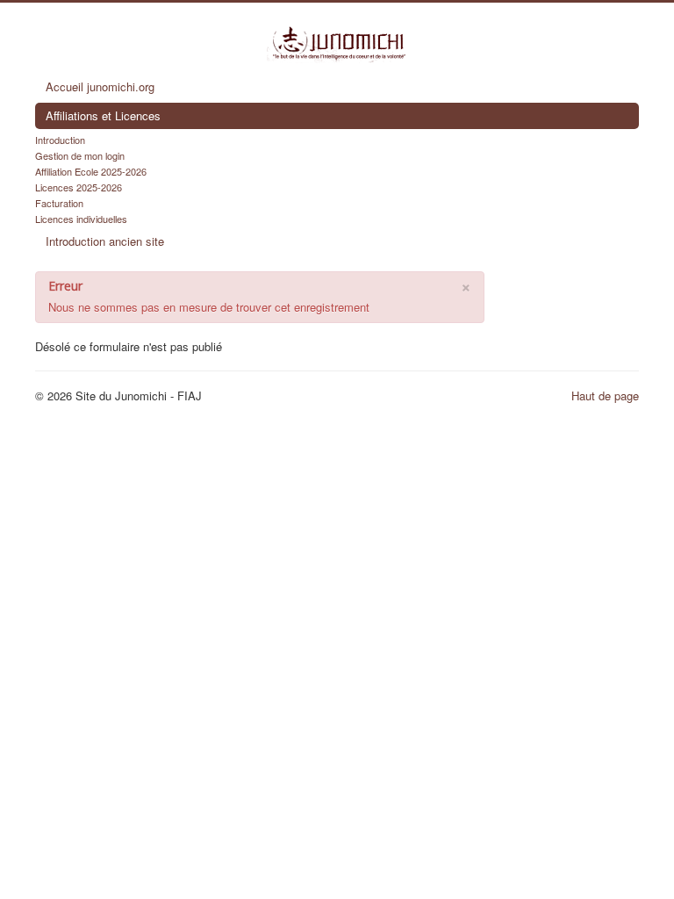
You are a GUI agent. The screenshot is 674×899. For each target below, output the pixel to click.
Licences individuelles (81, 219)
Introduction (60, 140)
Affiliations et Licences (103, 115)
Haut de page (605, 395)
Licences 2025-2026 (78, 187)
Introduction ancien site (105, 241)
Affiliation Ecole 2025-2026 (91, 171)
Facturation (59, 203)
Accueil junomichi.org (100, 86)
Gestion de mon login (80, 155)
